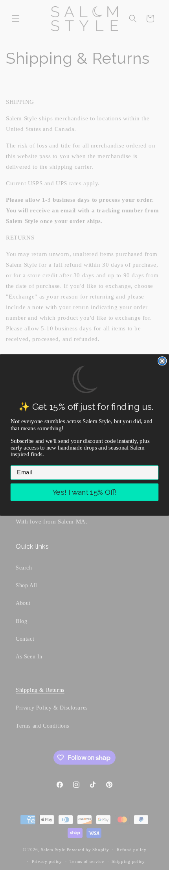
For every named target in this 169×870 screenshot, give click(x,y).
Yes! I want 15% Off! (84, 492)
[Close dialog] (162, 361)
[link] (84, 379)
